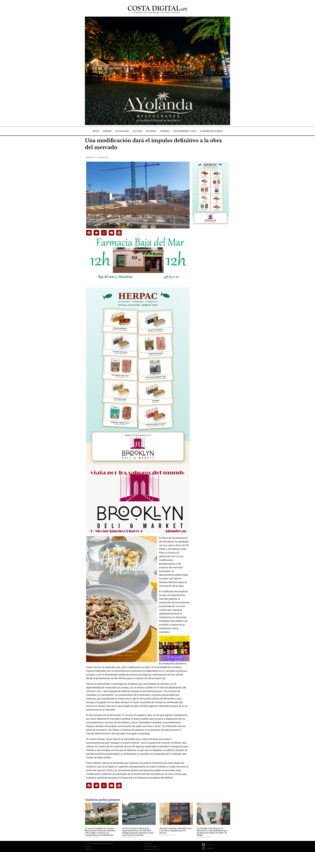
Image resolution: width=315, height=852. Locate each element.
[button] (89, 232)
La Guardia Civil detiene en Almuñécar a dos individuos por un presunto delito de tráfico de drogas (212, 831)
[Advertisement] (210, 265)
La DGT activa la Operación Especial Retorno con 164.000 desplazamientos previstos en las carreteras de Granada (138, 831)
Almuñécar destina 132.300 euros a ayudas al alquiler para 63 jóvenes (175, 830)
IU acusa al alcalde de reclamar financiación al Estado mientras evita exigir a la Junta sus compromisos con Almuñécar (100, 831)
